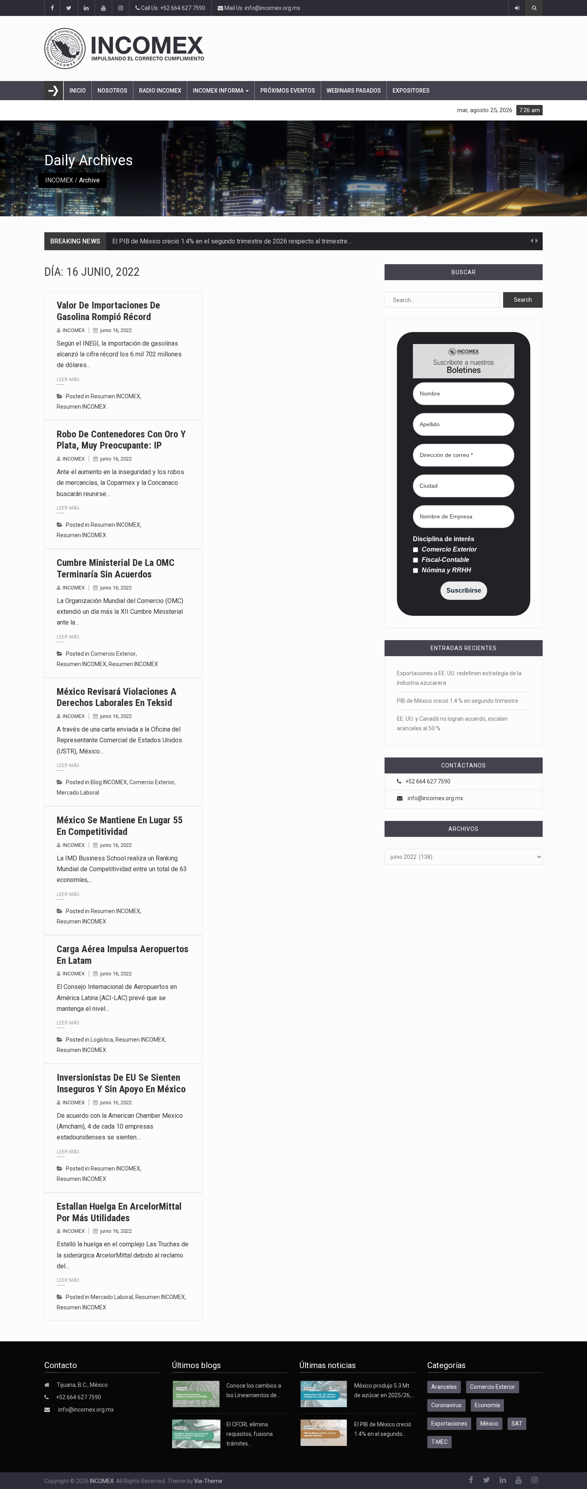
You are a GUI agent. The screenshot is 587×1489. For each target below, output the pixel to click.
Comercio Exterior (113, 654)
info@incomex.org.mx (435, 798)
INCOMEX (59, 180)
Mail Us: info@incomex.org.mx (261, 8)
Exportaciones (449, 1423)
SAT (517, 1423)
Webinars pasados (354, 90)
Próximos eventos (287, 90)
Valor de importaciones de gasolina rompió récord (108, 311)
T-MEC (439, 1442)
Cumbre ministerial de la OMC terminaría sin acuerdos (116, 568)
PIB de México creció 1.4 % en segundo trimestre (457, 701)
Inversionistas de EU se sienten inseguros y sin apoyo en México (121, 1083)
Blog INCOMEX (109, 782)
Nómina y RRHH (445, 570)
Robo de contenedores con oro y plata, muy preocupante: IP (121, 440)
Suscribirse (463, 590)
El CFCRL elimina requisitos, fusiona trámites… (249, 1434)
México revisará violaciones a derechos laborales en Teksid (116, 697)
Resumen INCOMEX (115, 396)
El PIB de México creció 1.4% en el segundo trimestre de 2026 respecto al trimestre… (231, 241)
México (489, 1423)
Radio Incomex (160, 90)
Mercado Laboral (78, 792)
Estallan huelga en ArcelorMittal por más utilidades (119, 1212)
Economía (487, 1405)
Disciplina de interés (443, 539)
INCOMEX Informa (219, 90)
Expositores (411, 90)
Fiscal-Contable (444, 560)
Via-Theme (208, 1481)
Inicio (77, 90)
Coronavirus (446, 1405)
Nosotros (112, 90)
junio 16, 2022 (116, 330)
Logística (102, 1039)
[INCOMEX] (293, 48)
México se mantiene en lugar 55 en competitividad (119, 826)
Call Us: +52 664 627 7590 (172, 8)
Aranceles (444, 1387)
